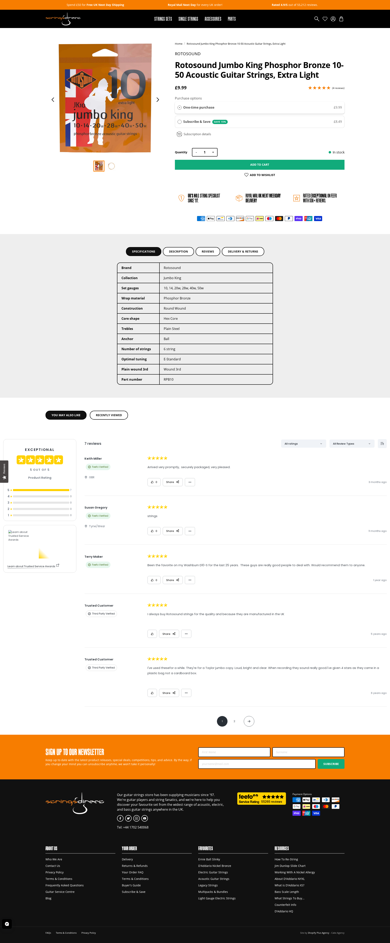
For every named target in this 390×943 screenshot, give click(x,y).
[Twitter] (128, 818)
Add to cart (259, 164)
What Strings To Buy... (289, 898)
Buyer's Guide (131, 885)
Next (158, 100)
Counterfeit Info (285, 905)
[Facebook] (120, 818)
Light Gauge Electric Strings (217, 898)
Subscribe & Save (204, 121)
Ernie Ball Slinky (209, 859)
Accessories (213, 19)
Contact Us (53, 866)
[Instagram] (136, 818)
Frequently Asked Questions (65, 885)
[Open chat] (7, 924)
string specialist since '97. (204, 198)
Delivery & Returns (243, 251)
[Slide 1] (111, 166)
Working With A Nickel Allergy (295, 872)
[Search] (317, 19)
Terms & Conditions (59, 879)
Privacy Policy (55, 872)
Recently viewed (109, 415)
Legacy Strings (208, 885)
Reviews (208, 251)
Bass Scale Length (287, 892)
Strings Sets (163, 19)
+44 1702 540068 (135, 827)
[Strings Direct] (63, 19)
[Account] (333, 19)
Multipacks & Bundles (213, 892)
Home (178, 43)
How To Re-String (286, 859)
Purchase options (188, 98)
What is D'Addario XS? (289, 885)
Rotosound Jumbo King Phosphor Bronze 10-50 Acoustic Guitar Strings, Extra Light (236, 43)
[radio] (180, 107)
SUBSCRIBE (331, 764)
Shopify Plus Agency (318, 932)
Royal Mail (263, 198)
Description (178, 251)
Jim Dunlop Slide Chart (290, 866)
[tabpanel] (105, 99)
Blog (48, 898)
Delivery (127, 859)
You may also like (66, 415)
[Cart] (341, 19)
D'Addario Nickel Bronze (214, 866)
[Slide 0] (99, 166)
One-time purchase (198, 107)
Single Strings (188, 19)
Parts (232, 19)
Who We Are (54, 859)
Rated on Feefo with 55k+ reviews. (320, 198)
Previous (53, 100)
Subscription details (197, 134)
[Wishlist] (325, 19)
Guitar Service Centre (60, 892)
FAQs (48, 932)
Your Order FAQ (132, 872)
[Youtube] (144, 818)
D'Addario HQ (284, 911)
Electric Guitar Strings (213, 872)
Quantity (181, 152)
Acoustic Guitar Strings (213, 879)
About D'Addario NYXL (290, 879)
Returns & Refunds (135, 866)
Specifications (143, 251)
